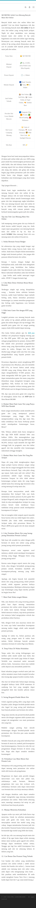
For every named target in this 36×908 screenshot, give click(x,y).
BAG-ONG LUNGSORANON (17, 897)
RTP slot (31, 333)
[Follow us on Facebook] (6, 2)
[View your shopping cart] (30, 7)
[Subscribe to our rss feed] (2, 2)
